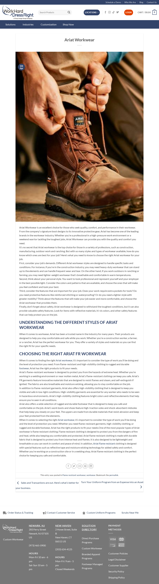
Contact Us (152, 2)
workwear (90, 475)
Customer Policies (118, 553)
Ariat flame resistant (104, 443)
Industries (28, 24)
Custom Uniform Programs (101, 512)
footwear (24, 368)
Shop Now (68, 24)
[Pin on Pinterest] (85, 466)
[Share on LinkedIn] (90, 466)
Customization (49, 24)
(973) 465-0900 (37, 545)
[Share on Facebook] (68, 466)
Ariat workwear (64, 360)
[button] (147, 12)
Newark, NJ (37, 525)
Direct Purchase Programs (90, 540)
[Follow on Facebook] (105, 12)
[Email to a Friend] (79, 466)
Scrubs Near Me (130, 512)
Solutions (10, 24)
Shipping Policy (116, 577)
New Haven (63, 525)
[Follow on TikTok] (113, 12)
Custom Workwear (13, 539)
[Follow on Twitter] (117, 12)
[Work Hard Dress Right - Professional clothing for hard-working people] (17, 12)
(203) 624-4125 (63, 549)
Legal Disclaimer (117, 559)
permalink (113, 475)
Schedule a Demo (113, 2)
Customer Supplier (118, 565)
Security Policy (116, 571)
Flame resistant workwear (74, 475)
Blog (141, 2)
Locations (90, 12)
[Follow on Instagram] (109, 12)
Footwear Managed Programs (92, 566)
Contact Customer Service (61, 512)
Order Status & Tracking (20, 512)
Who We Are (130, 2)
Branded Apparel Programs (91, 556)
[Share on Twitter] (74, 466)
